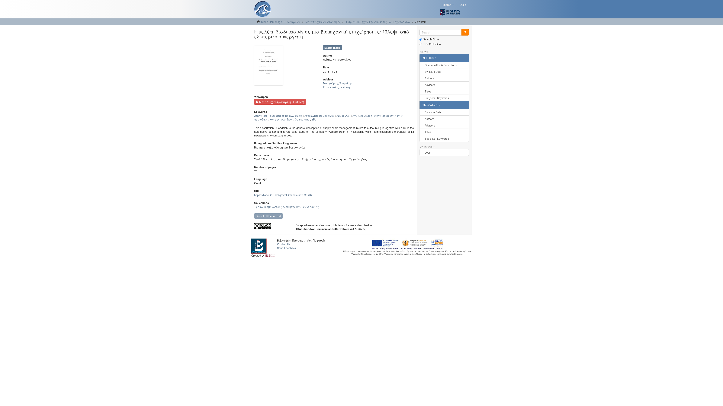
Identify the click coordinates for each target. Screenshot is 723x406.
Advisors (430, 85)
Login (428, 152)
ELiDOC (270, 255)
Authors (429, 78)
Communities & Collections (441, 65)
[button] (448, 4)
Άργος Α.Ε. (343, 115)
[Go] (465, 32)
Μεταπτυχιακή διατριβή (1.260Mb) (281, 102)
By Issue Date (433, 71)
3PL (314, 119)
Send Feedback (286, 248)
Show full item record (268, 216)
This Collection (432, 44)
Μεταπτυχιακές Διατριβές (323, 22)
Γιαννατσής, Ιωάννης (337, 87)
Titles (428, 91)
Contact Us (283, 244)
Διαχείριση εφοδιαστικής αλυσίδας (278, 115)
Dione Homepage (271, 22)
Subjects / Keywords (437, 98)
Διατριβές (293, 22)
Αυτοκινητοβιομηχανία (319, 115)
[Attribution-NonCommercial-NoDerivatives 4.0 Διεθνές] (272, 226)
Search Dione (431, 39)
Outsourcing (302, 119)
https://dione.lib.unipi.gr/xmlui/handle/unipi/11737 (283, 195)
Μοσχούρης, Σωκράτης (337, 83)
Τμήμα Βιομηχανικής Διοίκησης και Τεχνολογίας (378, 22)
